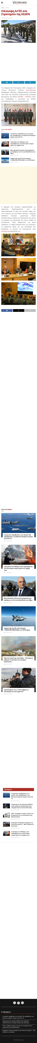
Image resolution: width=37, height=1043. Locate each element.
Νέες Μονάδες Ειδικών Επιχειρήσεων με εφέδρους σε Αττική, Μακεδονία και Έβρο (22, 151)
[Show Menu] (2, 2)
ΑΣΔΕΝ (20, 97)
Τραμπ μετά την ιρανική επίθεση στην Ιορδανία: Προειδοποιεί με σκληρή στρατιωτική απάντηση (22, 806)
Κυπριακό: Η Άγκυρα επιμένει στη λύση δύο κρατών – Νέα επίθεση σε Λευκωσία (22, 824)
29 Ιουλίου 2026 (14, 139)
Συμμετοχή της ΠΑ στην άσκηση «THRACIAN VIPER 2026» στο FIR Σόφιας (22, 159)
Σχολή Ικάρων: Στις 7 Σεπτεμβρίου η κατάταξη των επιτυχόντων (16, 691)
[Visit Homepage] (20, 2)
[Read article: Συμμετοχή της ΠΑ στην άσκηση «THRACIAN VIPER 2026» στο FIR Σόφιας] (5, 160)
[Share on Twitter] (18, 82)
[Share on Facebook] (7, 82)
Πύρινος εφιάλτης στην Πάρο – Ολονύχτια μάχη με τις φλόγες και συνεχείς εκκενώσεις (18, 660)
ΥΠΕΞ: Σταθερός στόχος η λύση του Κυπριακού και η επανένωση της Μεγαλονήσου (22, 815)
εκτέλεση (4, 231)
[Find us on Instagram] (22, 1002)
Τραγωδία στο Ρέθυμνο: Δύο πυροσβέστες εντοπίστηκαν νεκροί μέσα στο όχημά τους (21, 143)
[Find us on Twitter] (18, 1003)
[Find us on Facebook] (14, 1002)
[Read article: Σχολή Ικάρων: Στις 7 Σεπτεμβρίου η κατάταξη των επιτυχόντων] (18, 680)
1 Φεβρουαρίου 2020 (6, 18)
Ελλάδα (7, 7)
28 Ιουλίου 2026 (8, 694)
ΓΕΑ (28, 97)
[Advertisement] (18, 62)
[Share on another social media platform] (30, 82)
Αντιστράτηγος (31, 90)
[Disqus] (18, 720)
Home (2, 7)
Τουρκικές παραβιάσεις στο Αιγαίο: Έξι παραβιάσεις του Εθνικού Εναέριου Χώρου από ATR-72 (23, 135)
